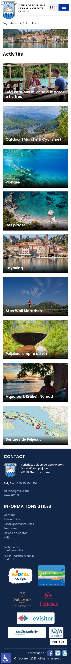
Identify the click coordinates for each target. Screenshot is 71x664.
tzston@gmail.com (16, 491)
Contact (9, 515)
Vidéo (7, 537)
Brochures (10, 528)
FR (55, 7)
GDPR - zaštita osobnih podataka (19, 557)
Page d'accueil (12, 23)
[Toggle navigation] (64, 7)
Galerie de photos (15, 533)
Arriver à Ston (12, 519)
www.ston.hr (12, 495)
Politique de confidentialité (13, 549)
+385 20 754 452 (26, 483)
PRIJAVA (58, 642)
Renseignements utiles (19, 524)
